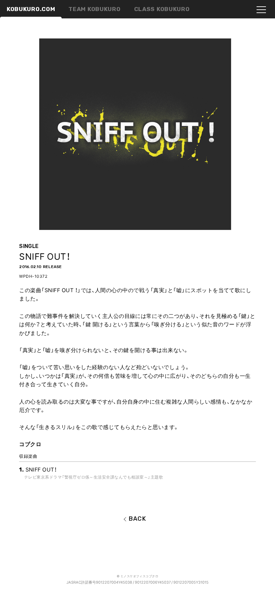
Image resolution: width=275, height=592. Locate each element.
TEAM (94, 9)
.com (31, 9)
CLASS (162, 9)
